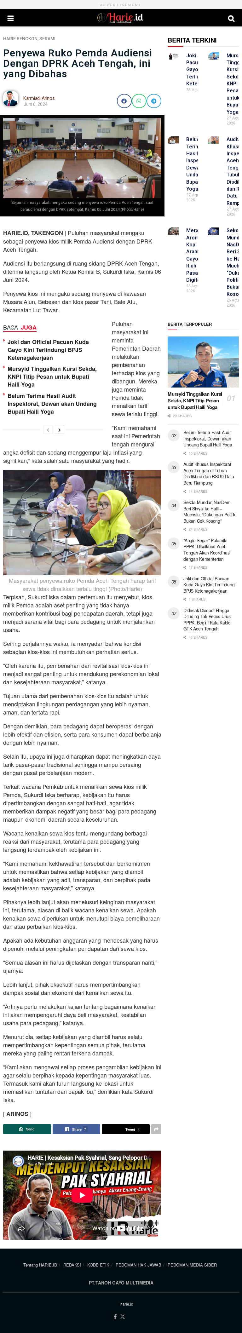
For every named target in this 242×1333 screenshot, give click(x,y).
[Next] (59, 429)
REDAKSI (72, 1265)
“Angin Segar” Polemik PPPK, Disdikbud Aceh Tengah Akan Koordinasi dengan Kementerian (206, 549)
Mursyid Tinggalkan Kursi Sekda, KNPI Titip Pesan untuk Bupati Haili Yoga (52, 376)
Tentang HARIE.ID (40, 1265)
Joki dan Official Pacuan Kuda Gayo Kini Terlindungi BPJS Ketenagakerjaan (48, 350)
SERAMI (47, 38)
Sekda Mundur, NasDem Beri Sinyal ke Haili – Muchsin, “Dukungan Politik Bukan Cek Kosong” (209, 511)
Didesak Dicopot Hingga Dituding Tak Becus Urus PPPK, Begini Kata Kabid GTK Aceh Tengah (207, 619)
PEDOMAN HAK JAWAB (138, 1265)
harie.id (126, 1304)
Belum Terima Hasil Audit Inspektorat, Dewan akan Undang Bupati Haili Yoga (52, 404)
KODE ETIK (98, 1265)
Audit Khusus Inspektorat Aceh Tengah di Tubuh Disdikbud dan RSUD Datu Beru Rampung (208, 473)
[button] (124, 101)
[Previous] (48, 429)
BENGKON (27, 38)
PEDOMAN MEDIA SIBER (192, 1265)
